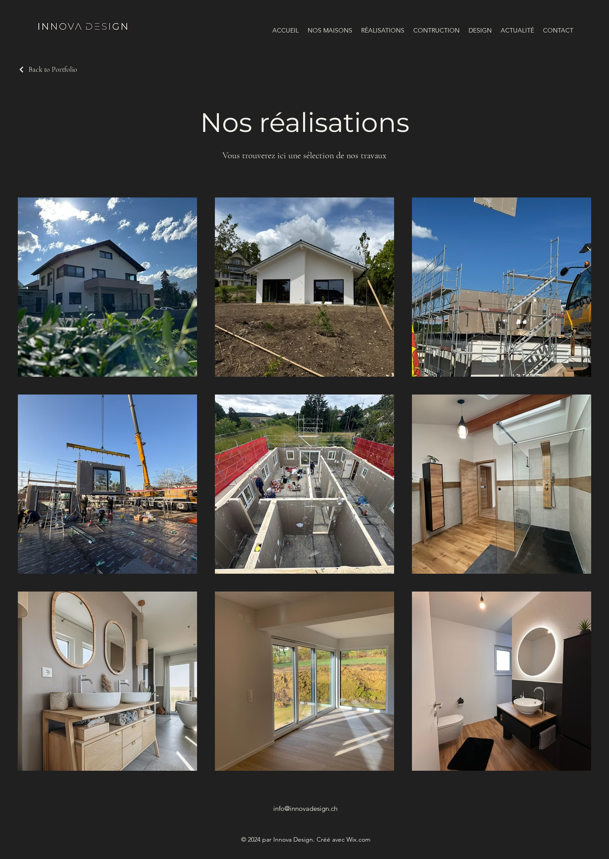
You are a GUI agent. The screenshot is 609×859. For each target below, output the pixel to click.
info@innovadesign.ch (305, 808)
